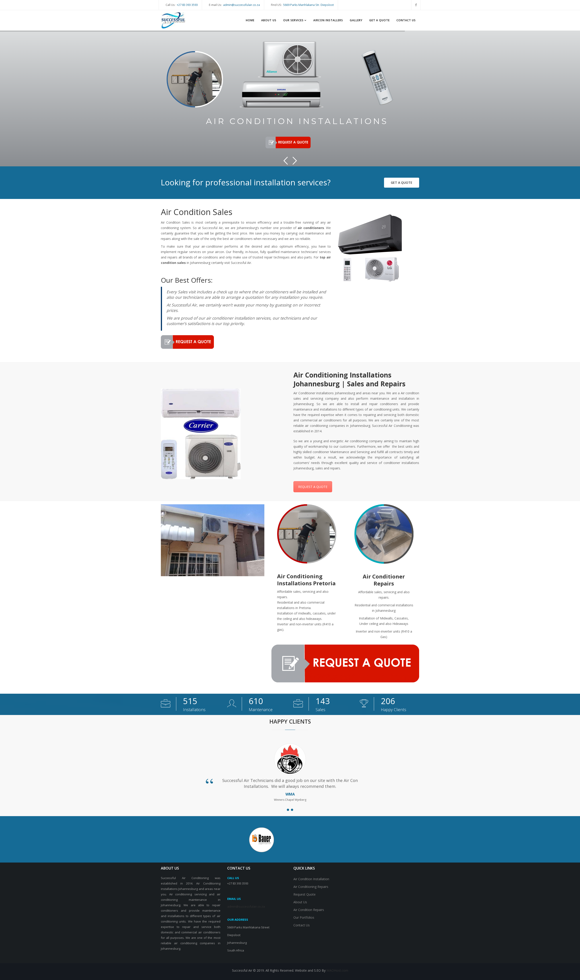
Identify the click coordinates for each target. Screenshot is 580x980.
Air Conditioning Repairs (310, 886)
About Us (268, 20)
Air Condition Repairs (308, 910)
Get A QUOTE (379, 20)
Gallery (356, 20)
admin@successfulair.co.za (241, 5)
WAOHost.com (337, 970)
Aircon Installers (328, 20)
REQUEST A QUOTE (312, 487)
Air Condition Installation (311, 879)
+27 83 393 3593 (187, 5)
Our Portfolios (303, 917)
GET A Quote (401, 182)
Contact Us (406, 20)
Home (250, 20)
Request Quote (304, 894)
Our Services (293, 20)
